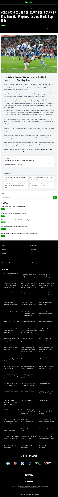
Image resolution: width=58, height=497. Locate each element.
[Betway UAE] (29, 2)
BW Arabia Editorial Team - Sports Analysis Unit (14, 29)
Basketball (4, 229)
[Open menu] (2, 2)
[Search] (55, 197)
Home (2, 8)
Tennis (3, 222)
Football (6, 8)
